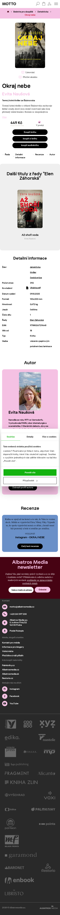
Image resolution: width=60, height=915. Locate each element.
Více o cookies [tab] (49, 437)
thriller (33, 272)
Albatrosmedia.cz (10, 669)
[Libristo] (14, 892)
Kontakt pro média (11, 642)
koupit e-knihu (30, 138)
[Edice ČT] (10, 809)
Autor (52, 154)
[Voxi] (49, 795)
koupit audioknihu (30, 145)
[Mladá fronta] (12, 841)
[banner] (9, 3)
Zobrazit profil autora (22, 487)
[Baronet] (14, 868)
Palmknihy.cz (8, 665)
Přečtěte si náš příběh (12, 655)
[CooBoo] (28, 724)
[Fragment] (17, 773)
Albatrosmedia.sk (10, 674)
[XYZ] (47, 724)
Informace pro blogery (13, 647)
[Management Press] (49, 752)
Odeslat (42, 589)
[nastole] (47, 737)
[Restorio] (48, 868)
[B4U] (16, 764)
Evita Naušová (16, 93)
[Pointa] (47, 824)
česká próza (36, 277)
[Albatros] (10, 724)
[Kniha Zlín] (21, 782)
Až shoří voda (30, 235)
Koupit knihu (30, 132)
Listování (30, 72)
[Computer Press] (10, 752)
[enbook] (19, 880)
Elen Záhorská (37, 320)
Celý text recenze (30, 546)
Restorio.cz (7, 678)
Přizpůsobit (28, 480)
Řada (7, 154)
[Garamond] (21, 855)
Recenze (39, 154)
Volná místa (7, 651)
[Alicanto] (46, 773)
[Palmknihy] (43, 809)
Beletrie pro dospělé (23, 12)
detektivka (35, 267)
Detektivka (43, 12)
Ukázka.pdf (35, 288)
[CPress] (30, 752)
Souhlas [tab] (11, 437)
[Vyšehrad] (14, 795)
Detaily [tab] (30, 437)
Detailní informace (20, 156)
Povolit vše (30, 472)
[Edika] (12, 737)
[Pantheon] (10, 824)
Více (4, 117)
